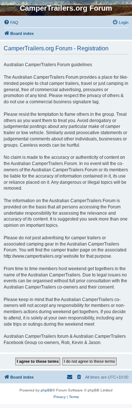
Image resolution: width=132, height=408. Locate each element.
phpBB (46, 390)
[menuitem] (11, 22)
